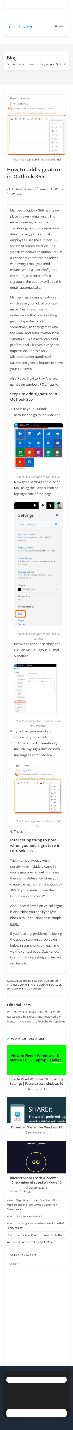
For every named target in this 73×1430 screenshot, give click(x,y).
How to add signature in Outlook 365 (48, 64)
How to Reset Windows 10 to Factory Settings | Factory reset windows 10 (36, 1081)
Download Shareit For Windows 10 (36, 1127)
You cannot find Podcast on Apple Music (30, 1242)
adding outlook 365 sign (28, 980)
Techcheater (20, 26)
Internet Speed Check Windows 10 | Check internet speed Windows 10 (36, 1180)
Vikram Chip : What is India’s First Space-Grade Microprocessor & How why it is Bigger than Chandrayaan (33, 1204)
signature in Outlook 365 (26, 988)
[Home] (8, 64)
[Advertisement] (36, 1312)
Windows (18, 194)
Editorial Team (21, 189)
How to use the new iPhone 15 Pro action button (35, 1235)
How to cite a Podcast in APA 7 (24, 1216)
